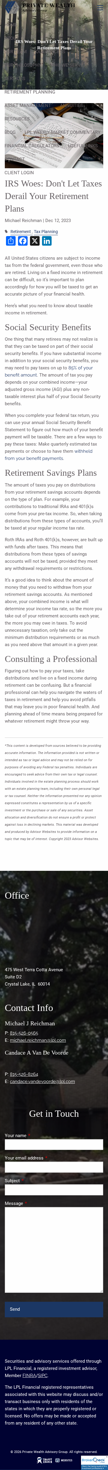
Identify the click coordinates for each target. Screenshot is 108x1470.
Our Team (15, 51)
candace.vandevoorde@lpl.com (42, 1081)
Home (10, 24)
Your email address (46, 1158)
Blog (10, 132)
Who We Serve (66, 65)
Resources (17, 119)
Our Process (50, 51)
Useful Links (83, 146)
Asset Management (27, 105)
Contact (14, 159)
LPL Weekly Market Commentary (62, 132)
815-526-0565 (24, 1033)
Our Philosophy (22, 65)
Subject (34, 1180)
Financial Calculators (31, 146)
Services (14, 78)
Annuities (71, 105)
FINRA (29, 1375)
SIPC (42, 1375)
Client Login (19, 172)
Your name (37, 1135)
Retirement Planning (29, 92)
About (11, 38)
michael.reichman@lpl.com (38, 1040)
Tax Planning (46, 231)
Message (35, 1203)
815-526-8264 (24, 1074)
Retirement (20, 231)
